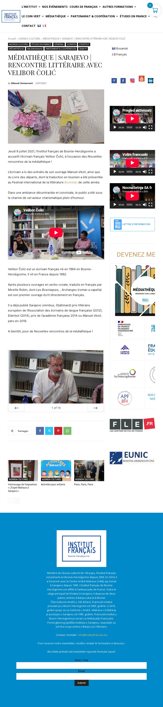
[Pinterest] (58, 431)
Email (81, 671)
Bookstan (71, 182)
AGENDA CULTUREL (29, 38)
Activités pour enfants (53, 484)
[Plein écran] (150, 127)
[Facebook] (40, 431)
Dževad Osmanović (22, 83)
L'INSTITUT (84, 44)
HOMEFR (71, 44)
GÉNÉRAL (59, 44)
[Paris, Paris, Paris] (89, 470)
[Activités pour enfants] (56, 470)
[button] (155, 16)
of (56, 408)
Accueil (12, 38)
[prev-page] (10, 500)
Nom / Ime (81, 660)
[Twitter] (49, 431)
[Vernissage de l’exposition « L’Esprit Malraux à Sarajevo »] (23, 470)
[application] (132, 118)
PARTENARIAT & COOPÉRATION (61, 48)
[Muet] (145, 127)
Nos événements (34, 48)
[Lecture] (115, 127)
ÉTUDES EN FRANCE (41, 44)
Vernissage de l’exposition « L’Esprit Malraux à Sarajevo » (22, 488)
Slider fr (83, 48)
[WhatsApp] (67, 431)
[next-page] (16, 500)
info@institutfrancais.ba (92, 635)
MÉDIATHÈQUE (16, 48)
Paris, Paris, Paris (83, 484)
